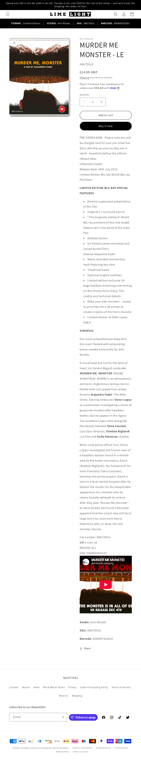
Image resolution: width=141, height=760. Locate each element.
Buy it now (106, 126)
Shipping (84, 77)
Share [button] (87, 648)
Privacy (72, 687)
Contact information (82, 747)
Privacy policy (121, 747)
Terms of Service (121, 687)
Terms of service (80, 751)
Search (26, 687)
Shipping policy (103, 747)
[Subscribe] (63, 717)
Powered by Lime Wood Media (54, 748)
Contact (14, 687)
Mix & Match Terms (54, 687)
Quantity (84, 94)
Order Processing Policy (94, 687)
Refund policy (62, 751)
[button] (8, 14)
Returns (63, 695)
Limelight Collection (30, 748)
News (36, 687)
